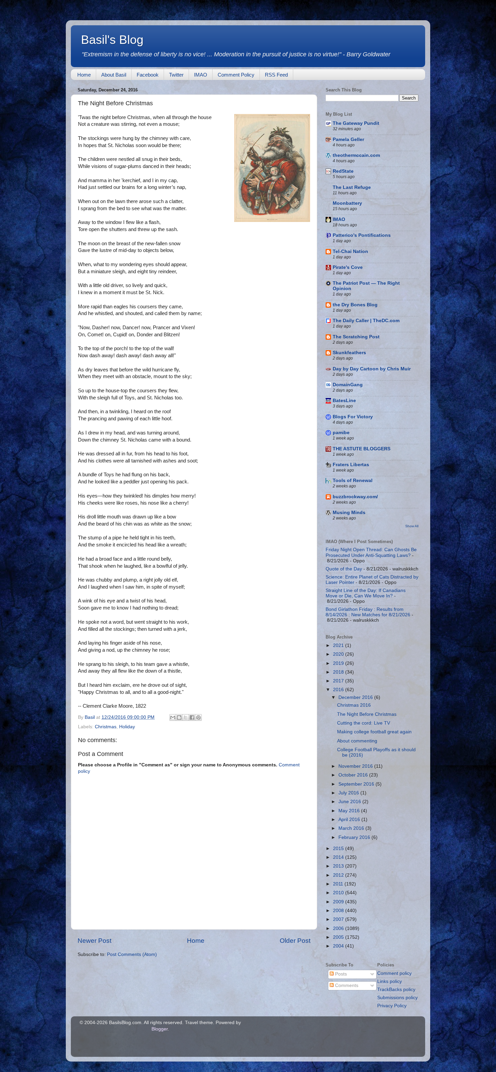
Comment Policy (236, 75)
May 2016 (349, 810)
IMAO (200, 75)
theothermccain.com (356, 155)
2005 (339, 937)
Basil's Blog (112, 40)
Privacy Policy (392, 1005)
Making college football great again (374, 731)
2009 (339, 901)
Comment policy (394, 973)
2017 (339, 680)
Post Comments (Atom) (132, 954)
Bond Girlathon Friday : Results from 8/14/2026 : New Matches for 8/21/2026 (368, 612)
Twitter (176, 75)
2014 (339, 857)
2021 (339, 645)
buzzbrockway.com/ (355, 496)
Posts (340, 974)
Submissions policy (397, 997)
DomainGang (348, 384)
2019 (339, 663)
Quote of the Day (344, 568)
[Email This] (172, 717)
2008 (339, 910)
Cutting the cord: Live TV (363, 723)
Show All (411, 526)
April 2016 (349, 819)
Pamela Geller (348, 139)
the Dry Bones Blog (355, 304)
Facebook (148, 75)
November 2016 (356, 766)
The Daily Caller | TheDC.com (366, 320)
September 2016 (357, 784)
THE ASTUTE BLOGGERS (361, 448)
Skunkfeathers (349, 352)
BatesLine (344, 400)
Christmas (105, 726)
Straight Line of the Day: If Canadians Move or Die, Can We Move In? (366, 593)
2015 (339, 848)
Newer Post (94, 940)
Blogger (159, 1029)
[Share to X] (185, 717)
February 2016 (354, 837)
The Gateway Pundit (356, 123)
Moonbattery (347, 203)
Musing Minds (349, 512)
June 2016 (350, 801)
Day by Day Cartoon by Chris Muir (372, 368)
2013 (339, 866)
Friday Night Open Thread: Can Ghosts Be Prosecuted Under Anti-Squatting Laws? (371, 552)
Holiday (127, 726)
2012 (339, 875)
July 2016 (349, 792)
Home (84, 75)
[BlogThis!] (179, 717)
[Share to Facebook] (192, 717)
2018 (339, 672)
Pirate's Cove (348, 267)
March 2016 (351, 828)
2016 (339, 689)
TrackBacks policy (396, 989)
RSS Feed (276, 75)
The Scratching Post (356, 336)
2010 (339, 892)
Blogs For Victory (353, 416)
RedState (343, 171)
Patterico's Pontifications (362, 235)
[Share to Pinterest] (198, 717)
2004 (339, 946)
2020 (339, 654)
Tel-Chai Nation (350, 251)
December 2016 (356, 697)
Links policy (389, 981)
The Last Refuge (352, 187)
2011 (339, 883)
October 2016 (353, 775)
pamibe (341, 432)
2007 (339, 919)
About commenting (357, 740)
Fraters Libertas (351, 464)
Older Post (295, 940)
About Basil (113, 75)
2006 (339, 928)
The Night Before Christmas (366, 714)
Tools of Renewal (353, 480)
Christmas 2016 (354, 705)
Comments (346, 985)
